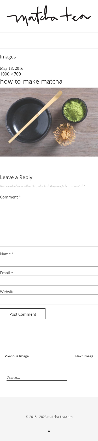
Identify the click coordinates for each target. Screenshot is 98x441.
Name (7, 253)
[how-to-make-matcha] (49, 155)
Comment (10, 197)
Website (7, 291)
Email (6, 272)
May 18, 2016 (11, 68)
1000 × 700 (10, 74)
